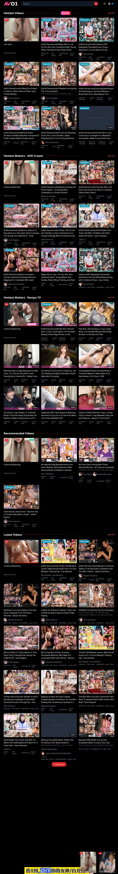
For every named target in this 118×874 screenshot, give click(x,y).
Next (51, 759)
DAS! (54, 146)
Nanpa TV (92, 99)
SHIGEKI (16, 143)
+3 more (44, 757)
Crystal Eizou (52, 477)
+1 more (81, 478)
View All (111, 13)
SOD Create (53, 54)
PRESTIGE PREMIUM (92, 143)
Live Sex (65, 13)
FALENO (91, 580)
